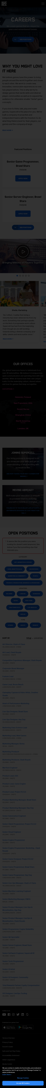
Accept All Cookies (22, 1083)
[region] (23, 1076)
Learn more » (6, 1074)
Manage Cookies (23, 1078)
